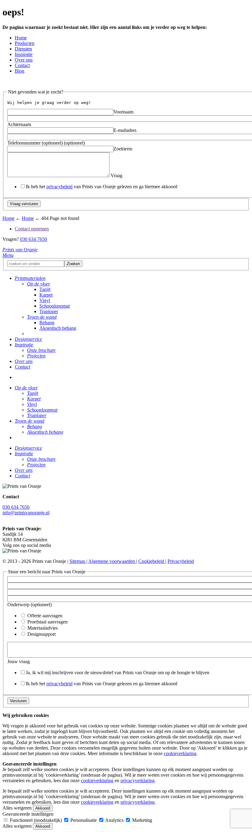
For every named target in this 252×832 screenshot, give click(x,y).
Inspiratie (24, 54)
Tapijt (44, 289)
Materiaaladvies (42, 628)
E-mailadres (124, 130)
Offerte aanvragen (44, 615)
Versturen (18, 701)
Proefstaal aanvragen (47, 621)
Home (21, 37)
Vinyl (44, 300)
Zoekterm (122, 148)
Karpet (46, 294)
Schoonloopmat (54, 306)
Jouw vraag (18, 661)
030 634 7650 (33, 239)
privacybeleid (59, 186)
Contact (22, 65)
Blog (19, 71)
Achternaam (19, 124)
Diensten (23, 48)
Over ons (24, 59)
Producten (24, 43)
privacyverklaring (137, 780)
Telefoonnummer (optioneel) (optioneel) (46, 142)
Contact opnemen (32, 228)
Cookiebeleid (151, 561)
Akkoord (42, 808)
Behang (46, 322)
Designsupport (41, 634)
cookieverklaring (180, 753)
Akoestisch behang (57, 328)
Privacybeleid (180, 561)
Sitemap (77, 561)
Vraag (115, 175)
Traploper (48, 311)
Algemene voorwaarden (112, 561)
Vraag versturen (24, 203)
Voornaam (123, 111)
